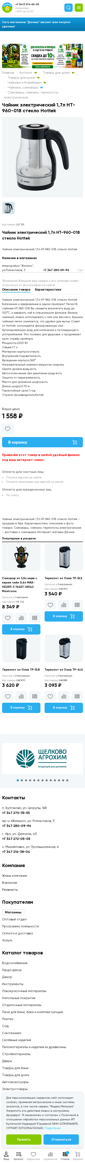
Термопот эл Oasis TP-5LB (21, 669)
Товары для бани (15, 1068)
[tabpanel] (42, 758)
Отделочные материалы (21, 1005)
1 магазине (15, 597)
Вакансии (9, 883)
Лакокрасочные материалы (24, 991)
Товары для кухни (22, 77)
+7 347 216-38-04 (16, 852)
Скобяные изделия (16, 1040)
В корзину (17, 442)
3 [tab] (26, 780)
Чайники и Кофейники (25, 82)
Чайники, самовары (23, 87)
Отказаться (61, 1139)
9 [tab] (51, 780)
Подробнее (53, 1128)
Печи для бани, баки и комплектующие (32, 1012)
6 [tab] (38, 780)
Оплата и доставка (17, 933)
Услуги (7, 940)
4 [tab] (30, 780)
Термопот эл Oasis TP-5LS (63, 578)
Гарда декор (12, 970)
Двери (7, 1061)
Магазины (13, 912)
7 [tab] (42, 780)
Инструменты (12, 984)
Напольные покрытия (18, 998)
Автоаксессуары (15, 1082)
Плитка (7, 1019)
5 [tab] (34, 780)
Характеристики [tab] (48, 289)
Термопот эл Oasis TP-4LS (64, 669)
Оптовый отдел (14, 919)
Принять (24, 1139)
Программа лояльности (20, 926)
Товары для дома (57, 73)
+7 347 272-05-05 (16, 839)
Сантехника (11, 1033)
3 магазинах (58, 584)
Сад (5, 1026)
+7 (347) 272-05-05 (27, 4)
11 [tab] (59, 780)
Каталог (26, 73)
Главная (8, 73)
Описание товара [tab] (16, 289)
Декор (7, 977)
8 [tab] (47, 780)
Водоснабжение (15, 963)
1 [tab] (18, 780)
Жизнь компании (14, 876)
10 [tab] (55, 780)
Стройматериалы (16, 1054)
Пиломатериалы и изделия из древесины (34, 1047)
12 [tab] (63, 780)
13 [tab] (67, 780)
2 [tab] (22, 780)
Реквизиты (10, 890)
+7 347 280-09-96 (56, 270)
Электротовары (15, 1089)
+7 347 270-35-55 (16, 813)
